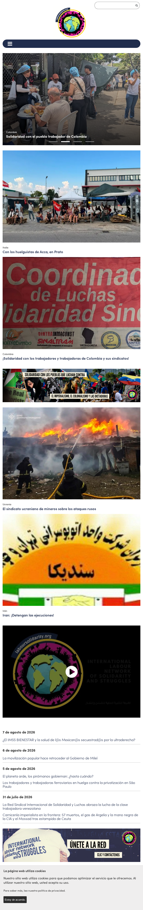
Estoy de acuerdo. (15, 899)
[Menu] (10, 43)
